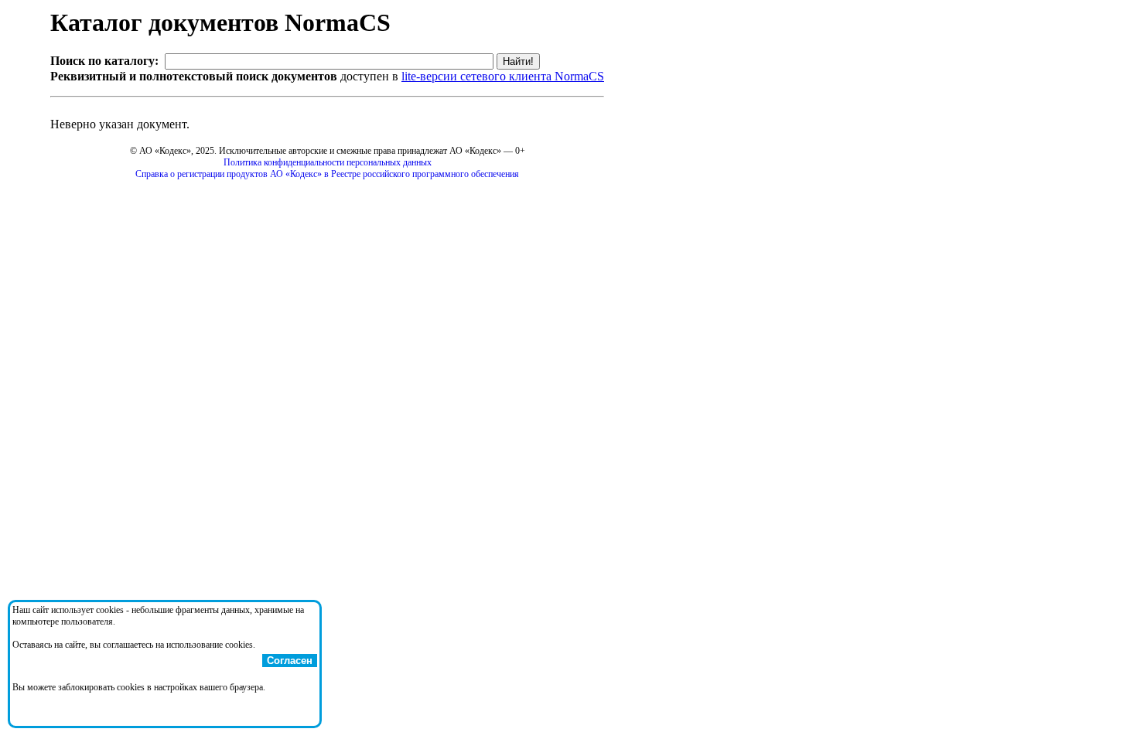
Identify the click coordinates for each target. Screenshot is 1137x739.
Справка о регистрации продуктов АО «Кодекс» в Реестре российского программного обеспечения (327, 174)
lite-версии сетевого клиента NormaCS (502, 76)
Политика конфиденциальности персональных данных (328, 162)
